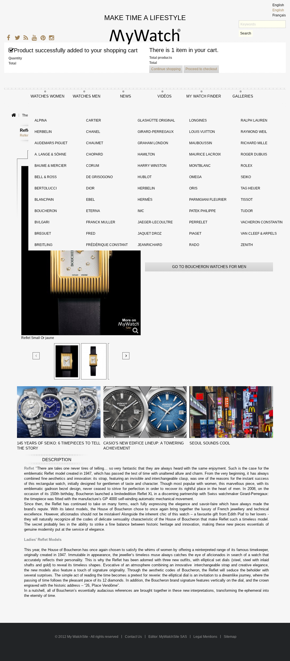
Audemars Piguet (51, 143)
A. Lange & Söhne (50, 154)
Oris (193, 188)
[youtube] (33, 38)
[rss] (24, 38)
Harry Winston (152, 166)
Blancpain (44, 200)
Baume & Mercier (51, 166)
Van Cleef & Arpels (259, 234)
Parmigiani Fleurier (208, 200)
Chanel (93, 132)
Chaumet (94, 143)
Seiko (246, 177)
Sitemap (230, 637)
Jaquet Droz (149, 234)
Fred (90, 234)
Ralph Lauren (254, 120)
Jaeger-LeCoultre (155, 222)
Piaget (195, 234)
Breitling (43, 245)
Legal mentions (205, 637)
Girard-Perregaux (156, 132)
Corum (92, 166)
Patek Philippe (202, 211)
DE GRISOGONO (99, 177)
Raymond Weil (254, 132)
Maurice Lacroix (205, 154)
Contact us (134, 637)
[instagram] (50, 38)
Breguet (43, 234)
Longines (198, 120)
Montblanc (200, 166)
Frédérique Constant (107, 245)
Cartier (93, 120)
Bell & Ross (46, 177)
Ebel (90, 200)
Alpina (41, 120)
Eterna (93, 211)
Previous (36, 356)
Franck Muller (100, 222)
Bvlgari (42, 222)
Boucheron (46, 211)
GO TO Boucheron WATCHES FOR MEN (209, 267)
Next (125, 355)
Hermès (145, 200)
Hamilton (146, 154)
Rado (194, 245)
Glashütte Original (156, 120)
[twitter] (16, 38)
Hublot (145, 177)
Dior (90, 188)
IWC (141, 211)
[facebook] (7, 38)
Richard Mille (254, 143)
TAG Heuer (250, 188)
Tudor (247, 211)
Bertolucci (46, 188)
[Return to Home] (13, 115)
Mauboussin (200, 143)
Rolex (246, 166)
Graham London (153, 143)
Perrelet (198, 222)
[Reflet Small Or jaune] (67, 361)
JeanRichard (150, 245)
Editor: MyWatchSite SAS (167, 637)
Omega (195, 177)
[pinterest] (41, 38)
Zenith (247, 245)
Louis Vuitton (202, 132)
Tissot (247, 200)
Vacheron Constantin (262, 222)
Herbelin (43, 132)
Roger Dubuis (254, 154)
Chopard (94, 154)
